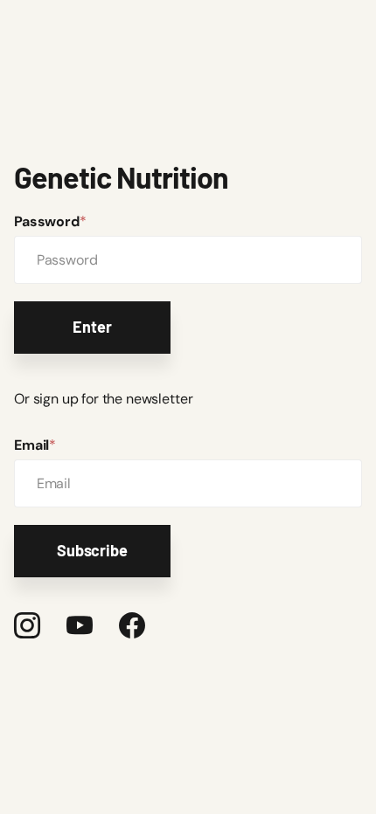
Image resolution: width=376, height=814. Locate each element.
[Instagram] (27, 625)
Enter (92, 326)
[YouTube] (79, 625)
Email (35, 445)
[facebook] (132, 625)
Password (50, 221)
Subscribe (92, 550)
